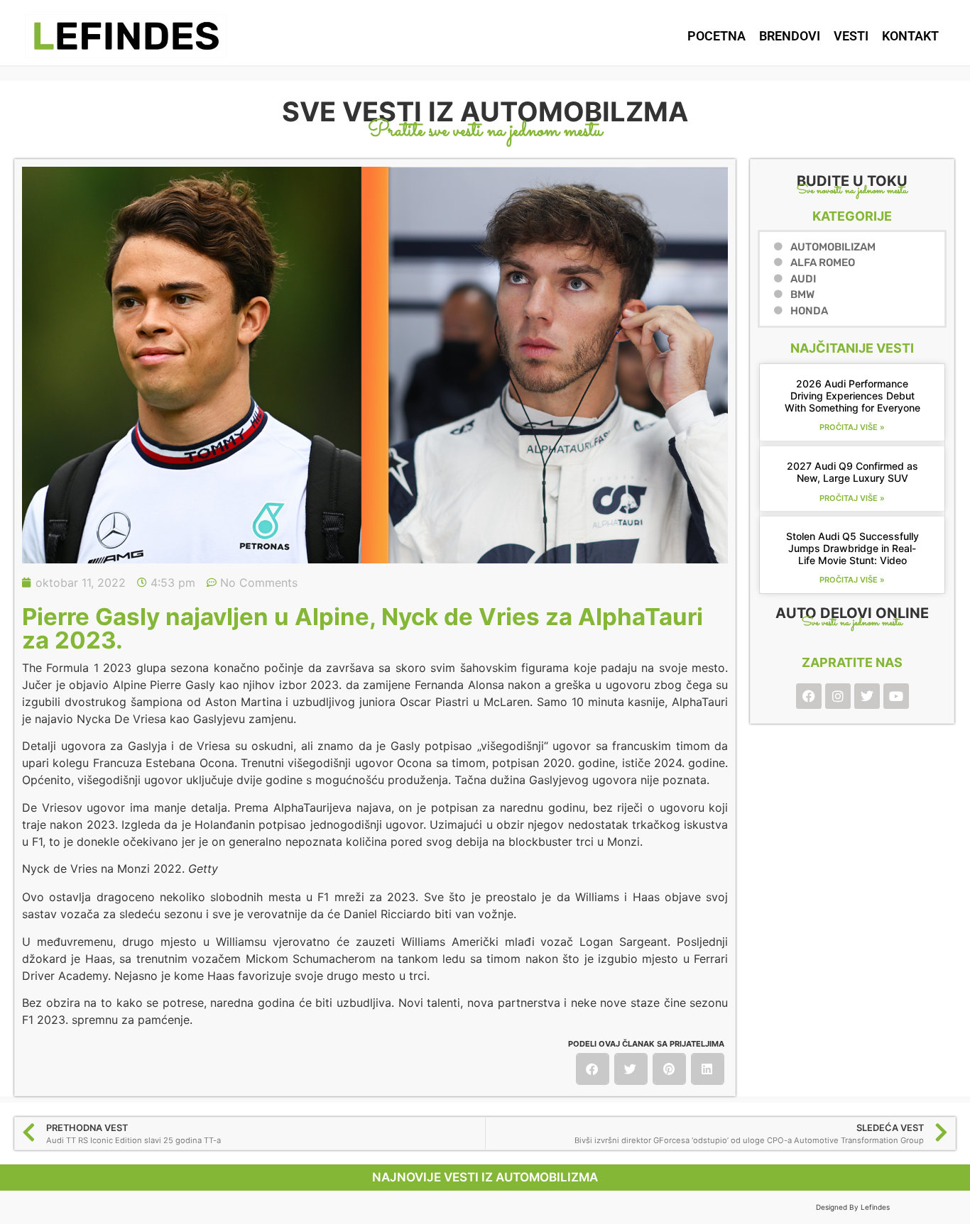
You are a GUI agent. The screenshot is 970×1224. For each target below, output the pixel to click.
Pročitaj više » (852, 427)
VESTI (851, 36)
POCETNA (716, 36)
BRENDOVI (789, 36)
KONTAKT (910, 36)
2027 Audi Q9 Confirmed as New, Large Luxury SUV (852, 472)
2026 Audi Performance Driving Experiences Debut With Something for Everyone (852, 395)
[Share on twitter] (631, 1069)
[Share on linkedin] (707, 1069)
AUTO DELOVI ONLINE (852, 613)
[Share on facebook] (592, 1069)
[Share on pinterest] (669, 1069)
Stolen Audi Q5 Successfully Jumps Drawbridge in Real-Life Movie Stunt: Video (852, 548)
